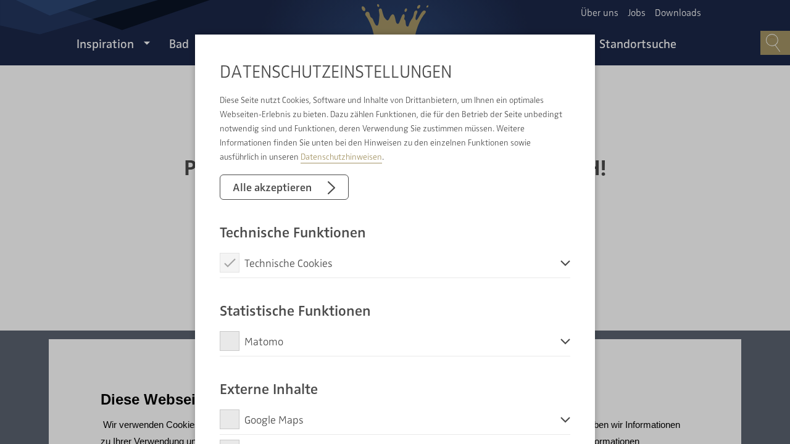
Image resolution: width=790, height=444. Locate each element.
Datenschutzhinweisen (341, 156)
